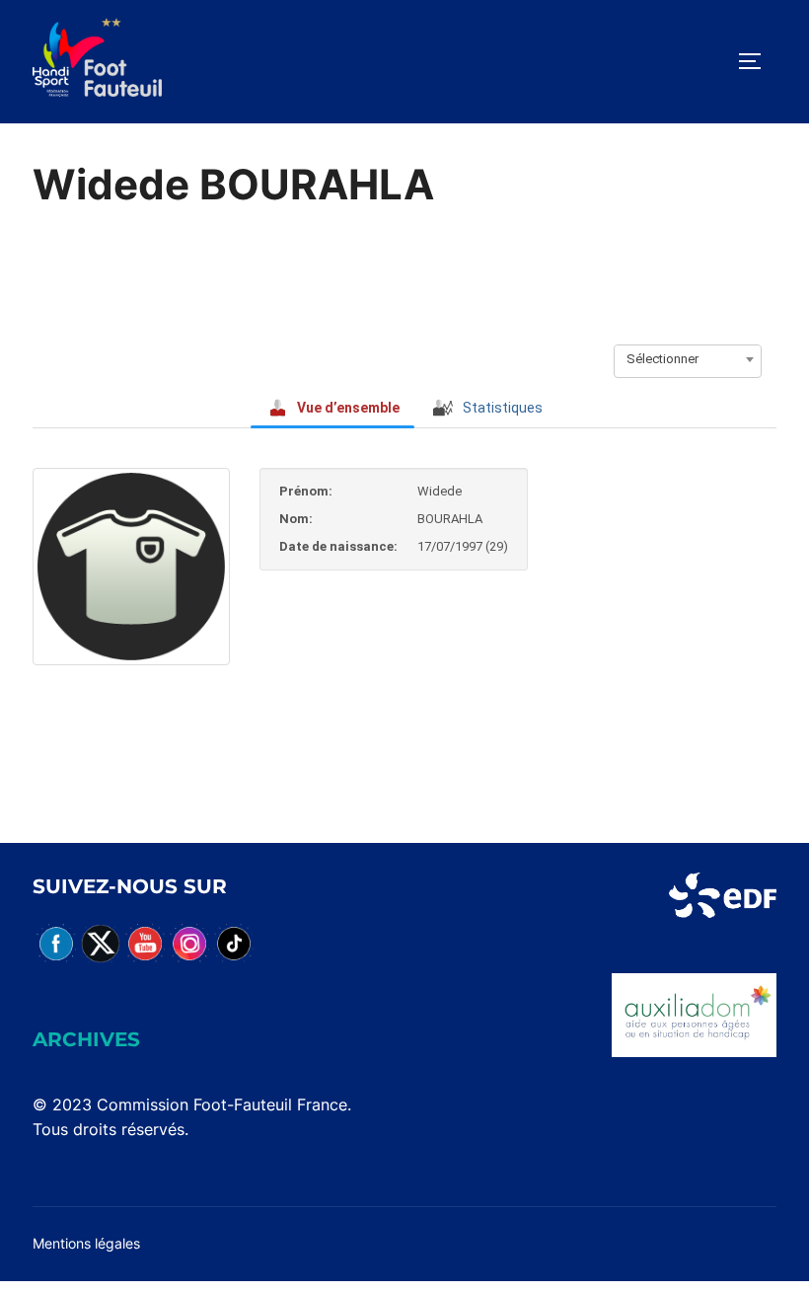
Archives (86, 1039)
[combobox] (688, 359)
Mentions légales (86, 1243)
